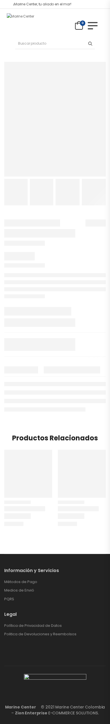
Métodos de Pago (20, 582)
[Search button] (90, 43)
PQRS (9, 599)
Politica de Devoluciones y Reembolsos (40, 634)
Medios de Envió (19, 590)
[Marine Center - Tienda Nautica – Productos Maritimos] (28, 22)
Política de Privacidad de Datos (33, 625)
